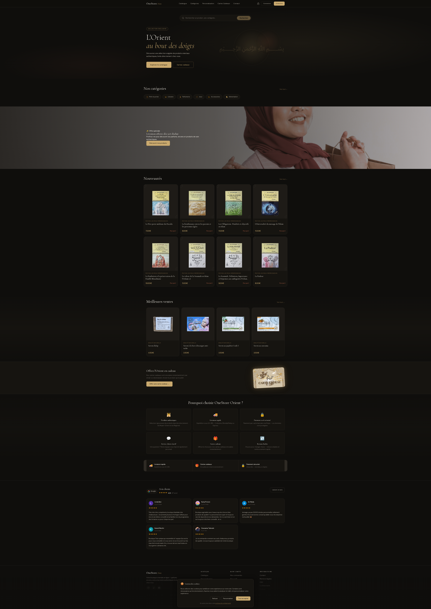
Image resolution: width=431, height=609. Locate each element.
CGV (261, 582)
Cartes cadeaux (183, 65)
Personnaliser (228, 598)
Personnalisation (206, 579)
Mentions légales (266, 579)
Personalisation (208, 3)
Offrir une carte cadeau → (159, 384)
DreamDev (282, 606)
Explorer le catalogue (158, 65)
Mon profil (233, 579)
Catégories (194, 3)
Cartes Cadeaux (224, 3)
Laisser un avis (277, 490)
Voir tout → (283, 89)
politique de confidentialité (223, 603)
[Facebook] (159, 588)
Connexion (267, 3)
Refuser (215, 598)
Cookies (262, 589)
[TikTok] (154, 588)
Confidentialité (265, 586)
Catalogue (183, 3)
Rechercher (244, 18)
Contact (236, 3)
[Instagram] (148, 588)
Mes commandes (236, 575)
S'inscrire (279, 3)
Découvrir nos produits (158, 143)
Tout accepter (243, 598)
